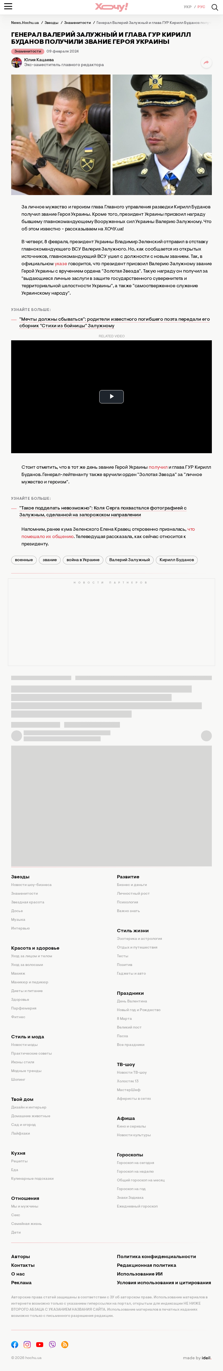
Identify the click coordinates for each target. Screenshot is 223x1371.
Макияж (18, 974)
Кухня (18, 1153)
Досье (17, 911)
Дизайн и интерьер (29, 1108)
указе (61, 264)
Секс (15, 1215)
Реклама (21, 1283)
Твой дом (22, 1099)
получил (158, 467)
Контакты (23, 1265)
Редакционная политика (146, 1265)
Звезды (20, 877)
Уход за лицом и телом (31, 956)
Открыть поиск (215, 7)
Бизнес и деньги (132, 885)
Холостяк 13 (128, 1081)
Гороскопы (130, 1155)
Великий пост (129, 1028)
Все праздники (130, 1045)
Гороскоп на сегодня (135, 1163)
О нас (18, 1274)
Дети (16, 1233)
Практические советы (31, 1054)
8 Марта (124, 1019)
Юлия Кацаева (39, 60)
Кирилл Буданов (177, 560)
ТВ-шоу (126, 1065)
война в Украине (83, 560)
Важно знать (128, 911)
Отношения (25, 1198)
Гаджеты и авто (131, 974)
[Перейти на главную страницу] (111, 7)
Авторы (20, 1257)
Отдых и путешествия (137, 948)
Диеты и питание (27, 991)
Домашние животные (30, 1116)
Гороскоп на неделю (135, 1172)
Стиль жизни (133, 931)
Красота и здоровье (35, 948)
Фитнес (18, 1017)
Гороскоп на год (131, 1189)
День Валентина (132, 1001)
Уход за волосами (27, 965)
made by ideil (197, 1358)
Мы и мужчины (24, 1207)
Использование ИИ (140, 1274)
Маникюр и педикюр (29, 982)
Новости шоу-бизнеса (31, 885)
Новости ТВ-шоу (132, 1073)
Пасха (122, 1036)
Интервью (20, 929)
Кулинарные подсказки (32, 1179)
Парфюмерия (23, 1009)
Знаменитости (27, 52)
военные (24, 560)
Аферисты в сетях (134, 1099)
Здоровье (20, 1000)
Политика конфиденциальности (156, 1257)
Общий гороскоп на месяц (141, 1180)
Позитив (124, 965)
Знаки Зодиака (130, 1198)
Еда (14, 1170)
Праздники (130, 993)
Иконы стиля (22, 1062)
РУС (201, 7)
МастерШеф (129, 1090)
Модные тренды (26, 1071)
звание (50, 560)
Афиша (126, 1118)
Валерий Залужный (129, 560)
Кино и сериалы (131, 1127)
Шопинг (18, 1080)
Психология (127, 902)
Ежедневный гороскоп (137, 1207)
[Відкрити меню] (8, 6)
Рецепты (19, 1161)
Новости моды (24, 1045)
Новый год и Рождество (138, 1010)
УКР (188, 7)
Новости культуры (134, 1135)
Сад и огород (23, 1125)
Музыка (18, 920)
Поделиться (206, 62)
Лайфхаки (20, 1134)
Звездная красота (27, 902)
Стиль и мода (27, 1037)
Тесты (122, 956)
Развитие (128, 877)
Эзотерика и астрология (139, 939)
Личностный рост (133, 894)
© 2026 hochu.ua (26, 1358)
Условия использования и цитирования (164, 1283)
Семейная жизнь (26, 1224)
